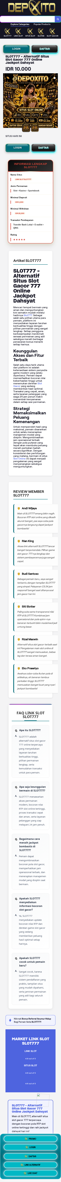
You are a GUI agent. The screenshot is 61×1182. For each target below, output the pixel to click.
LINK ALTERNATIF (32, 1164)
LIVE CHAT (32, 1172)
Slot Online (19, 458)
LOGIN (16, 48)
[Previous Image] (5, 101)
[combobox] (27, 19)
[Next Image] (55, 101)
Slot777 (28, 315)
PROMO (32, 1139)
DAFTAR (45, 48)
